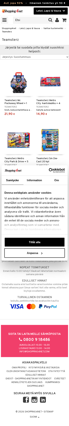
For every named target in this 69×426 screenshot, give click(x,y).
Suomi (34, 417)
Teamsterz (7, 31)
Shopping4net (9, 28)
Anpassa (32, 253)
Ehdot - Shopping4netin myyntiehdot (29, 378)
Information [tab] (34, 180)
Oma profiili (19, 367)
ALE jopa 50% (13, 3)
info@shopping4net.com (34, 351)
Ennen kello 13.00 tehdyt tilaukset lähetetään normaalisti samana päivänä (34, 271)
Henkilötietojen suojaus (27, 382)
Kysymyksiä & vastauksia (44, 367)
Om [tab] (56, 180)
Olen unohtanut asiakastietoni (26, 371)
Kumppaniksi (52, 382)
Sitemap (48, 411)
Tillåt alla (34, 242)
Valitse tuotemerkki (53, 28)
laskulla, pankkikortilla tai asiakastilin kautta (34, 299)
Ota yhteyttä (56, 371)
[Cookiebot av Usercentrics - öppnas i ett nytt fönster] (49, 170)
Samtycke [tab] (12, 180)
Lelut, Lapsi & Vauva (30, 28)
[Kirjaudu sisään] (57, 20)
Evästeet (60, 378)
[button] (64, 20)
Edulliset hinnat (36, 375)
